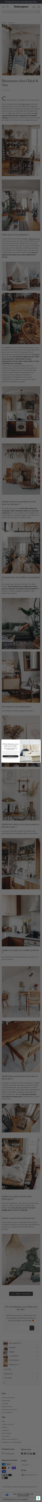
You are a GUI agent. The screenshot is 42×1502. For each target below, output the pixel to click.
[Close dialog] (39, 740)
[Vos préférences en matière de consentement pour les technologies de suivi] (38, 1498)
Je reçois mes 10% (10, 756)
